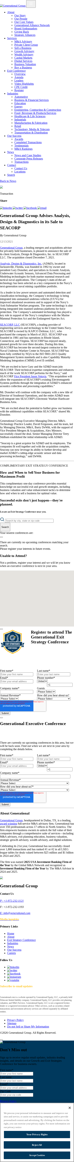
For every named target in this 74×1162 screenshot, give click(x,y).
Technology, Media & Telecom (32, 129)
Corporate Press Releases (28, 158)
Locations (20, 171)
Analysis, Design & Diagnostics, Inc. (21, 263)
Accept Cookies (37, 1155)
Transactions (21, 161)
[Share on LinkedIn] (6, 207)
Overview (20, 74)
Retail (17, 126)
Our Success (14, 135)
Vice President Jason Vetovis (30, 376)
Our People (20, 18)
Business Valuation (25, 64)
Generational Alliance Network (32, 25)
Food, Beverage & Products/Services (35, 113)
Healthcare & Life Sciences (29, 116)
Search (11, 174)
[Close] (1, 629)
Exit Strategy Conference (21, 940)
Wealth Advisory (23, 54)
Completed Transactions (28, 142)
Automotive (21, 96)
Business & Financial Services (31, 100)
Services (12, 38)
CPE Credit (20, 87)
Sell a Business (22, 48)
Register (19, 90)
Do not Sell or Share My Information (28, 1026)
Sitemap (11, 1023)
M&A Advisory (23, 41)
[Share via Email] (42, 207)
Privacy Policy (15, 1020)
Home (10, 933)
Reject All (37, 1145)
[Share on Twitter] (18, 207)
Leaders (18, 80)
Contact (11, 165)
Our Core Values (23, 21)
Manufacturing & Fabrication (30, 122)
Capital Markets (23, 57)
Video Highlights (24, 83)
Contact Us (20, 168)
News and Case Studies (27, 155)
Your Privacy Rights (36, 1134)
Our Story (20, 15)
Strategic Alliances (24, 35)
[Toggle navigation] (31, 4)
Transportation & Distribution (31, 132)
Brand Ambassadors (25, 28)
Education (20, 103)
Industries (12, 93)
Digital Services (23, 61)
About (10, 12)
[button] (35, 581)
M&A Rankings (23, 148)
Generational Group (11, 247)
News (10, 152)
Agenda (18, 77)
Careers (11, 953)
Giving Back (21, 31)
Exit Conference (16, 70)
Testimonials (21, 145)
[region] (37, 1132)
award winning (8, 823)
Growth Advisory (24, 51)
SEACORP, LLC (10, 324)
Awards (18, 139)
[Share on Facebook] (31, 207)
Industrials (20, 119)
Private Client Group (26, 44)
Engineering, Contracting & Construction (37, 109)
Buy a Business (23, 67)
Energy (18, 106)
